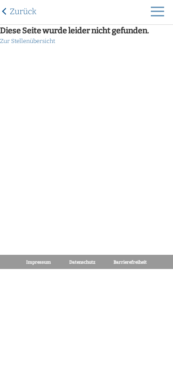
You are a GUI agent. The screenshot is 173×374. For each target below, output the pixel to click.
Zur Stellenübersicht (27, 41)
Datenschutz (82, 262)
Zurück (23, 11)
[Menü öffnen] (157, 14)
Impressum (38, 262)
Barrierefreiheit (130, 262)
